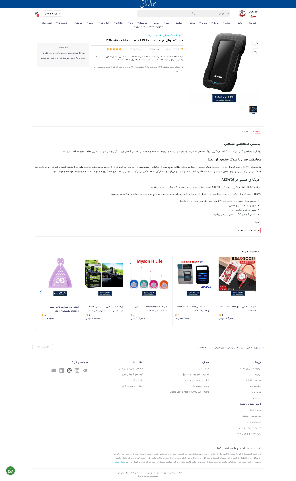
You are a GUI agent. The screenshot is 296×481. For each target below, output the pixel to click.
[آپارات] (69, 371)
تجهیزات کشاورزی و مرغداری (149, 26)
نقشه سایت (255, 386)
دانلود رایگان (137, 380)
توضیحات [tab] (257, 131)
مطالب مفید (136, 362)
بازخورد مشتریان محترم (250, 368)
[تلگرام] (85, 371)
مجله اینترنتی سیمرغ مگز (131, 368)
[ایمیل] (54, 371)
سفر (167, 22)
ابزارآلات (119, 22)
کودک (216, 22)
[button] (41, 291)
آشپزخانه (253, 22)
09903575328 (203, 347)
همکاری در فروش (253, 422)
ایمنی (91, 22)
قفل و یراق (47, 22)
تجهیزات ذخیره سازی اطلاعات (168, 35)
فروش (205, 362)
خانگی (239, 22)
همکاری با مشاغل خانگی (132, 386)
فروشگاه (257, 362)
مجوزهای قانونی (253, 380)
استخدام (257, 398)
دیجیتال (143, 22)
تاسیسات (62, 22)
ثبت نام (48, 13)
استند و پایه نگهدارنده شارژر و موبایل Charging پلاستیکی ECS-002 (64, 309)
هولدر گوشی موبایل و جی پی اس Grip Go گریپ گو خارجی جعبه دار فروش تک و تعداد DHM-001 (106, 309)
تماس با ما (256, 392)
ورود (55, 13)
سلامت (179, 22)
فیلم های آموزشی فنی (132, 374)
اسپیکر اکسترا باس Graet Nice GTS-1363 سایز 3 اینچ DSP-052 (194, 309)
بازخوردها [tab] (245, 131)
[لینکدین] (62, 371)
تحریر (204, 22)
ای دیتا (148, 35)
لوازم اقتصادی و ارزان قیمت (248, 433)
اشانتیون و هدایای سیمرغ (197, 380)
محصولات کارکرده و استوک (249, 428)
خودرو (156, 22)
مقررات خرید (203, 368)
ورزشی (192, 22)
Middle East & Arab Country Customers (189, 392)
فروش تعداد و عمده (250, 404)
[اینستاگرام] (77, 371)
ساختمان (78, 22)
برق (131, 22)
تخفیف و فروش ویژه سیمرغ (196, 374)
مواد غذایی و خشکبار (251, 416)
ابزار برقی (105, 22)
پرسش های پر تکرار (200, 386)
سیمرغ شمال (255, 410)
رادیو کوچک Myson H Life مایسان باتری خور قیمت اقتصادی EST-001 (149, 309)
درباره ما (257, 374)
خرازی (227, 22)
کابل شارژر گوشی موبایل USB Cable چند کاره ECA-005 (238, 309)
